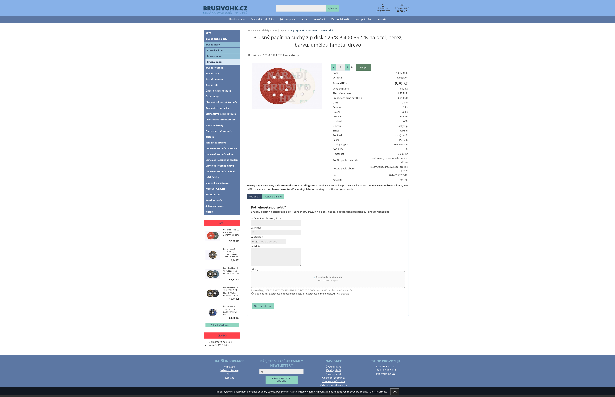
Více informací (343, 293)
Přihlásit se (383, 8)
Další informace (378, 391)
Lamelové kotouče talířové (220, 171)
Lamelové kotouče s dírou (219, 154)
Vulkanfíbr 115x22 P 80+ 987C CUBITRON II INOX (231, 232)
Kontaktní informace (333, 381)
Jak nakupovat (288, 19)
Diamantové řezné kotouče (220, 119)
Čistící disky (212, 96)
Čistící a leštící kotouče (218, 90)
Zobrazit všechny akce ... (222, 325)
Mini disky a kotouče (217, 182)
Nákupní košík (363, 19)
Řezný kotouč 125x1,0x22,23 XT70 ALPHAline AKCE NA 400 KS (230, 252)
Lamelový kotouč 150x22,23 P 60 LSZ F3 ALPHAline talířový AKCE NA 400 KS (231, 271)
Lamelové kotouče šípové (219, 165)
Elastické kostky (214, 125)
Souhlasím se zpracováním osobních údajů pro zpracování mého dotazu (295, 293)
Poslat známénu (273, 196)
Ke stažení (319, 19)
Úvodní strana (237, 19)
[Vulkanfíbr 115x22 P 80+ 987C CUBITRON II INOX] (212, 236)
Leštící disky (212, 177)
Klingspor (402, 77)
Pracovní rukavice (215, 188)
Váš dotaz (254, 196)
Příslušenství (212, 194)
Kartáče (209, 136)
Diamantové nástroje (220, 342)
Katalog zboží (333, 370)
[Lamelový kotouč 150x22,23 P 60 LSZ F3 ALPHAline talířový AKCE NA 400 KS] (212, 274)
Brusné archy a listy (216, 38)
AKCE (208, 33)
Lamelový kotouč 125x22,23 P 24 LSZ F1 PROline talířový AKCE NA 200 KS (230, 291)
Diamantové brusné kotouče (221, 102)
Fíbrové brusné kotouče (218, 131)
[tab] (254, 196)
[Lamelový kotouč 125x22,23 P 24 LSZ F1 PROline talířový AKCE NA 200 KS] (212, 293)
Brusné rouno (214, 56)
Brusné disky (212, 44)
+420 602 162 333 (385, 370)
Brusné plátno (215, 50)
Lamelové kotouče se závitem (221, 159)
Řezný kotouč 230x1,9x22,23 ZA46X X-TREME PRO (230, 310)
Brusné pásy (212, 73)
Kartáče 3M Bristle (219, 345)
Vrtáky (209, 211)
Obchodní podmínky (262, 19)
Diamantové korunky (217, 108)
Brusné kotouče (214, 67)
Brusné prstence (214, 79)
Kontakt (382, 19)
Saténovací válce (214, 206)
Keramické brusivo (215, 142)
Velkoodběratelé (340, 19)
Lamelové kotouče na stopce (221, 148)
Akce (304, 19)
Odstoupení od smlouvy (333, 385)
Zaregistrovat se (383, 10)
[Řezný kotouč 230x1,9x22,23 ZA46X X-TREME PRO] (212, 313)
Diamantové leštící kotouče (220, 113)
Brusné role (211, 84)
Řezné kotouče (213, 200)
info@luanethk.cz (385, 373)
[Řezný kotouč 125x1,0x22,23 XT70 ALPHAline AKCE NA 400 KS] (212, 255)
